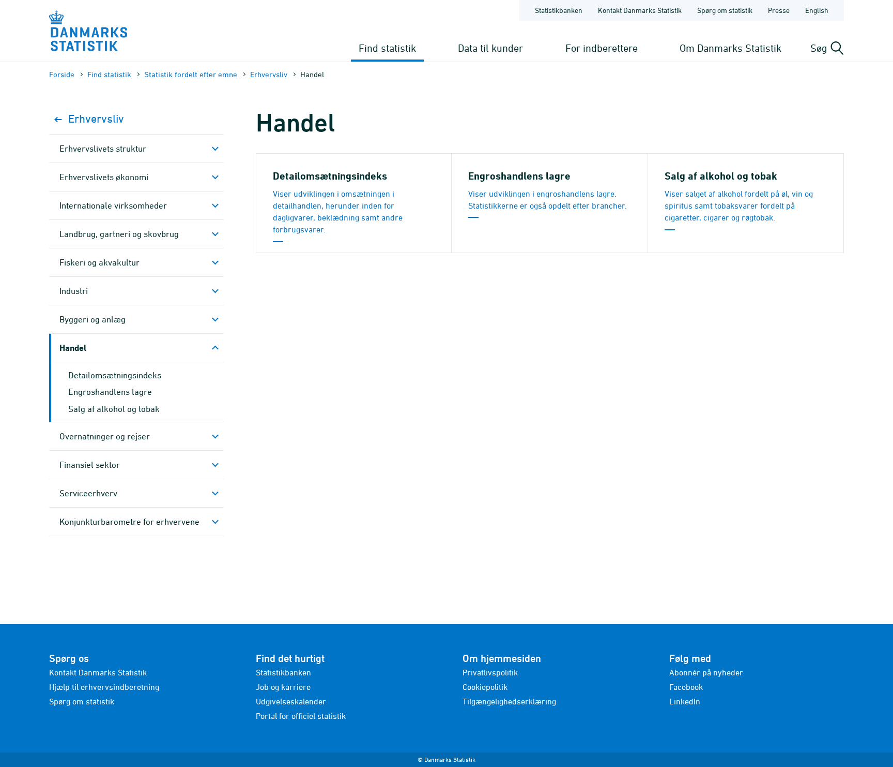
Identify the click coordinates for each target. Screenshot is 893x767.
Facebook (686, 686)
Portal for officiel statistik (301, 715)
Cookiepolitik (485, 686)
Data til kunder (490, 48)
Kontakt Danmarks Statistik (640, 10)
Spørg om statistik (724, 10)
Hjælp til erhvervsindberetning (104, 686)
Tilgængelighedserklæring (509, 701)
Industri (73, 291)
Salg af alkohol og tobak (114, 409)
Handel (72, 347)
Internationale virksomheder (113, 205)
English (816, 10)
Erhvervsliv (268, 74)
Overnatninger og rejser (104, 436)
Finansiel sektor (89, 465)
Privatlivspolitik (490, 672)
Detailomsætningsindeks (114, 375)
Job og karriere (283, 686)
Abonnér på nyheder (706, 672)
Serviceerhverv (88, 493)
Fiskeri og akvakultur (99, 262)
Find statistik (387, 48)
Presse (779, 10)
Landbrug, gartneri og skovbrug (119, 234)
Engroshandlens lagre (110, 392)
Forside (61, 74)
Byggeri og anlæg (92, 319)
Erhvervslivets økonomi (103, 177)
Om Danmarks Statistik (730, 48)
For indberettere (601, 48)
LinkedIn (684, 701)
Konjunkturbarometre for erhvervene (129, 522)
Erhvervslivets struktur (102, 148)
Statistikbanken (558, 10)
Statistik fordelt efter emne (190, 74)
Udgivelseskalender (291, 701)
